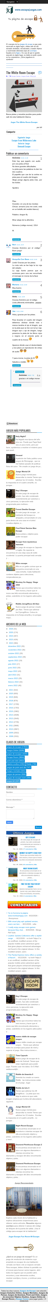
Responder (16, 239)
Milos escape (21, 563)
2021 (11, 690)
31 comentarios (28, 880)
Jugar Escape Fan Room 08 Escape (24, 1237)
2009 (11, 733)
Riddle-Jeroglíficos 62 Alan (27, 604)
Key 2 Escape (22, 490)
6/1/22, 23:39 (33, 259)
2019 (11, 697)
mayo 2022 (13, 671)
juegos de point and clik (16, 767)
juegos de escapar (14, 754)
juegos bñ (11, 781)
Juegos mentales (14, 771)
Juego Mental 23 (23, 1107)
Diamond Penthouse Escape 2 (29, 1145)
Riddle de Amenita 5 (24, 1074)
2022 (11, 643)
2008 (11, 736)
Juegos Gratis (25, 76)
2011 (11, 726)
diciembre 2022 (14, 646)
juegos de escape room (16, 778)
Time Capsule (22, 1055)
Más (35, 849)
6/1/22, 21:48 (24, 158)
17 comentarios (28, 849)
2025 (11, 632)
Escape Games (15, 76)
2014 (11, 715)
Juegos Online (12, 750)
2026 (11, 629)
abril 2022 (12, 675)
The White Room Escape (20, 72)
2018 (11, 701)
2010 (11, 729)
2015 (11, 711)
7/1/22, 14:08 (21, 296)
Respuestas (20, 372)
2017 (11, 704)
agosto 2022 (13, 660)
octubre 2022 (13, 653)
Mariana (15, 285)
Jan (13, 311)
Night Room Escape (30, 868)
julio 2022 (12, 664)
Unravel (19, 455)
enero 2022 (13, 685)
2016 (11, 708)
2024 (11, 636)
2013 (11, 718)
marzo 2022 (13, 678)
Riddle (28, 764)
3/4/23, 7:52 (31, 375)
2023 (11, 639)
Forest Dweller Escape (25, 509)
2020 (11, 693)
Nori (14, 245)
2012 (11, 722)
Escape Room (12, 757)
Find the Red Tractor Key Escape (30, 885)
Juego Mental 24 (23, 472)
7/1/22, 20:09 (19, 311)
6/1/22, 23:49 (23, 284)
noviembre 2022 (15, 650)
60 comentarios (28, 864)
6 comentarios (28, 896)
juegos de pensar (14, 774)
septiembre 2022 (15, 657)
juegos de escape (14, 747)
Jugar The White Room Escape (24, 122)
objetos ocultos (13, 764)
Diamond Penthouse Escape (28, 1163)
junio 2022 (12, 668)
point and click (12, 761)
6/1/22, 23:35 (20, 245)
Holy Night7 (21, 436)
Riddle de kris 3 (22, 1088)
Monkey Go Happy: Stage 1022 (30, 852)
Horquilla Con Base (20, 259)
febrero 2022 (13, 682)
